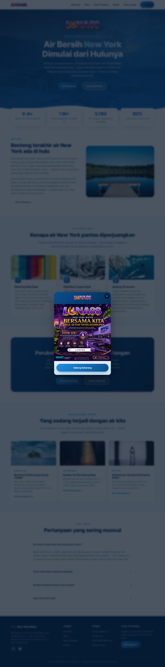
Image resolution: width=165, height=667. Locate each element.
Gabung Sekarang (82, 367)
